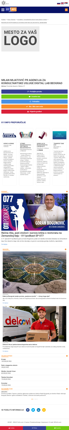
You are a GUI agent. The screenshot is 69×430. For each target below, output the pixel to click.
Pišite (35, 428)
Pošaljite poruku (36, 91)
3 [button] (35, 399)
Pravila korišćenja (35, 422)
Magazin (5, 249)
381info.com (57, 422)
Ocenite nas (35, 96)
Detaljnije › (4, 244)
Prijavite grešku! (36, 111)
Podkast (4, 191)
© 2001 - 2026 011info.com (15, 422)
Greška (12, 428)
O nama (27, 422)
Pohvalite (35, 101)
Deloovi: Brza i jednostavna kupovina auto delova (20, 344)
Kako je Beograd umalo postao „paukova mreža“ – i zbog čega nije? (26, 296)
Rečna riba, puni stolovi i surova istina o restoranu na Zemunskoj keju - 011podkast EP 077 (31, 234)
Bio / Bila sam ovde (36, 106)
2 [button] (33, 399)
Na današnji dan (6, 389)
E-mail (51, 422)
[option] (34, 393)
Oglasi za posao (6, 356)
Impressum (44, 422)
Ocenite (58, 428)
